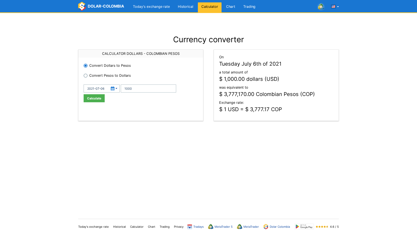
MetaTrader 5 (224, 226)
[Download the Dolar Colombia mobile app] (304, 226)
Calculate (94, 98)
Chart (230, 6)
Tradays (198, 226)
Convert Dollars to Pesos (110, 65)
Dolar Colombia (280, 226)
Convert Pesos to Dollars (110, 75)
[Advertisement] (208, 24)
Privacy (179, 226)
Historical (185, 6)
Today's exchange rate (151, 6)
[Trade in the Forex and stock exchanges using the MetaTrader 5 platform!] (321, 6)
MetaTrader (251, 226)
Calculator (209, 6)
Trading (249, 6)
